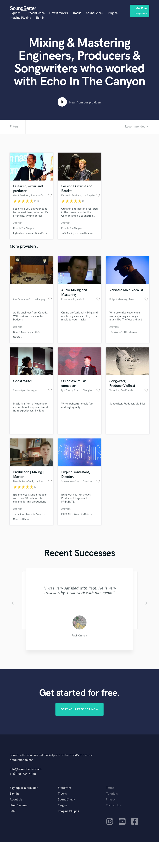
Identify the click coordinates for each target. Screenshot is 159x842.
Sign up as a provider (24, 788)
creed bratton (86, 233)
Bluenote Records (35, 514)
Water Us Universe (83, 514)
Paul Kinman (79, 635)
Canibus (17, 337)
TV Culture (18, 514)
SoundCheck (94, 13)
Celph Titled (33, 332)
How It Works (58, 13)
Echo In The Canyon (23, 228)
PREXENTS (66, 514)
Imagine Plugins (20, 18)
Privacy (111, 799)
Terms (110, 788)
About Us (16, 799)
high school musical (23, 233)
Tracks (77, 13)
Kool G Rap (19, 332)
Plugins (113, 13)
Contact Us (113, 805)
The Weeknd (115, 332)
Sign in (40, 18)
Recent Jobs (36, 13)
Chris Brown (130, 332)
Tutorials (112, 794)
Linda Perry (41, 233)
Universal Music (21, 519)
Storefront (64, 788)
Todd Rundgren (69, 233)
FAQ (13, 811)
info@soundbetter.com (25, 769)
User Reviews (19, 805)
